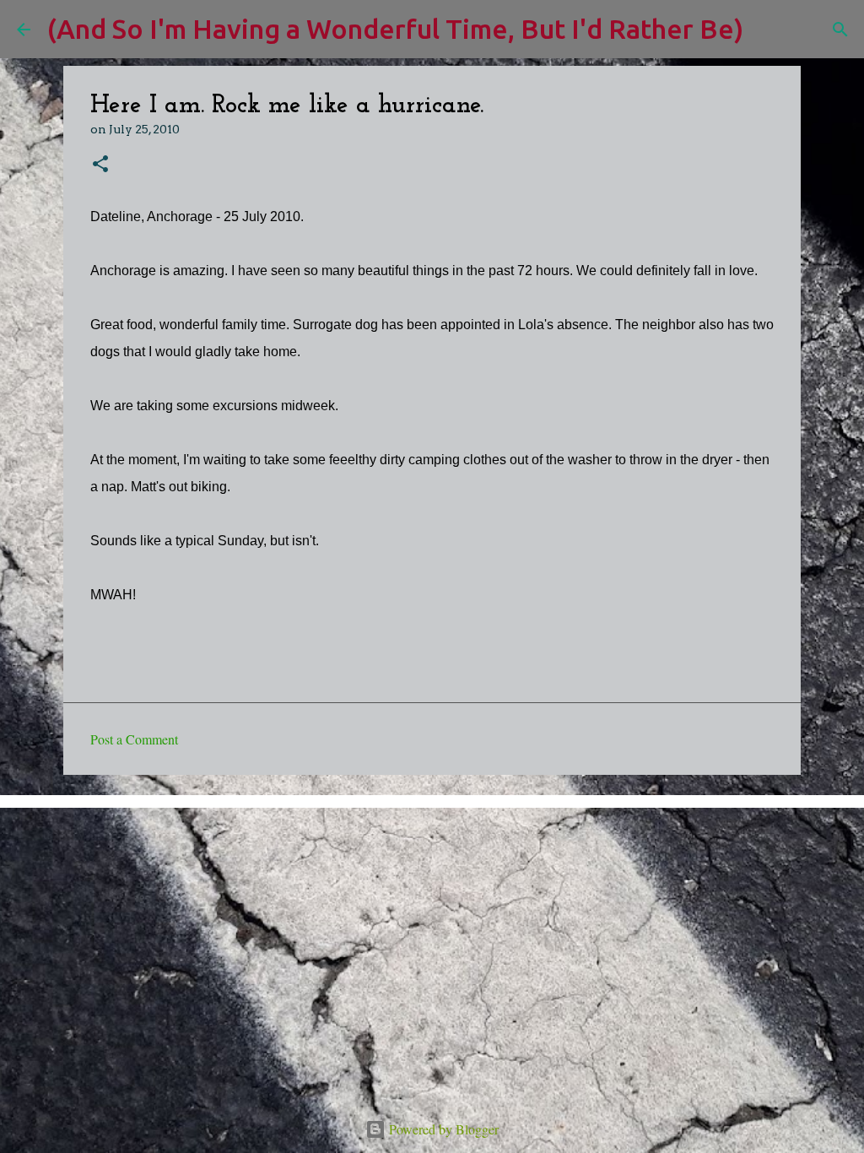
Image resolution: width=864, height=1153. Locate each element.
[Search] (767, 29)
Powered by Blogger (442, 1129)
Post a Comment (134, 739)
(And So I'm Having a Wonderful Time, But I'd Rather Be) (395, 29)
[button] (100, 165)
